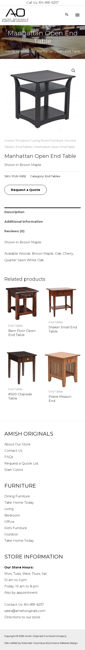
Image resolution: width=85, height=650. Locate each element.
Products (22, 140)
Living (9, 509)
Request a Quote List (21, 463)
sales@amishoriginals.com (24, 611)
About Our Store (17, 444)
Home (9, 140)
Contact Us (13, 451)
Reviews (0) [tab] (14, 231)
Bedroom (12, 515)
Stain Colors (13, 470)
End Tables (24, 147)
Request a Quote (25, 190)
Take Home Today (19, 503)
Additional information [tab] (23, 222)
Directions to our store (22, 617)
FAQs (8, 457)
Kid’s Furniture (15, 528)
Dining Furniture (17, 496)
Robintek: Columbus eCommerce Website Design (50, 643)
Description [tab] (14, 212)
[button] (73, 71)
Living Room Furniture (47, 140)
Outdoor (11, 534)
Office (9, 522)
